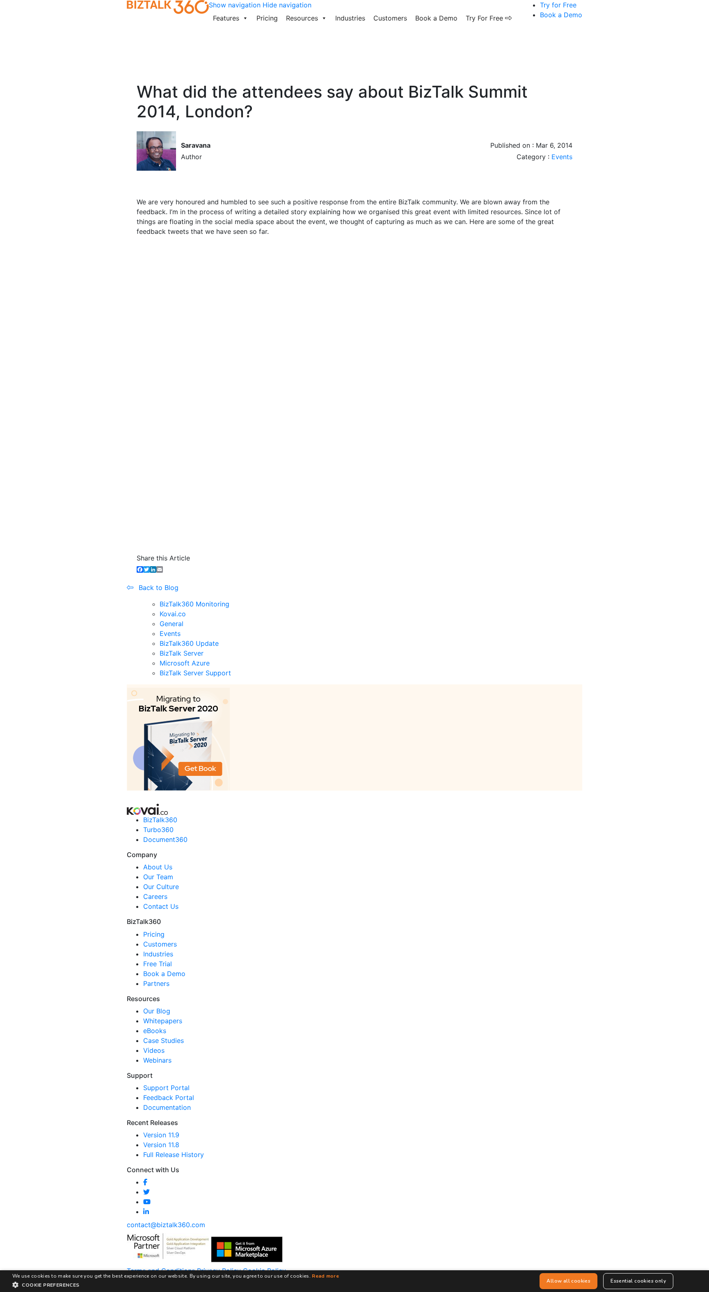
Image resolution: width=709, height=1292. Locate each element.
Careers (155, 896)
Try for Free (558, 5)
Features (226, 18)
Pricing (267, 18)
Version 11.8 (161, 1145)
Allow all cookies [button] (568, 1281)
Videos (154, 1050)
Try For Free (485, 18)
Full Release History (173, 1154)
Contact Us (160, 906)
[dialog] (354, 1281)
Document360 (165, 839)
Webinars (157, 1060)
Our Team (158, 877)
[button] (175, 1285)
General (171, 624)
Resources (302, 18)
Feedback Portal (168, 1097)
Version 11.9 (161, 1135)
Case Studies (163, 1040)
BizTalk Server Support (195, 673)
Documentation (167, 1107)
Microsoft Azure (185, 663)
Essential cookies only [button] (638, 1281)
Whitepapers (162, 1021)
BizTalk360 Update (189, 643)
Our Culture (161, 887)
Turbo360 (158, 830)
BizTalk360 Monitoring (194, 604)
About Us (157, 867)
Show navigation (235, 5)
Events (561, 157)
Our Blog (156, 1011)
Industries (350, 18)
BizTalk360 (160, 820)
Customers (390, 18)
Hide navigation (287, 5)
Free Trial (157, 964)
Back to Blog (157, 587)
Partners (156, 983)
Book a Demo (436, 18)
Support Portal (166, 1088)
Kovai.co (173, 614)
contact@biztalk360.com (166, 1225)
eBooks (154, 1031)
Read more (325, 1276)
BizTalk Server (182, 653)
